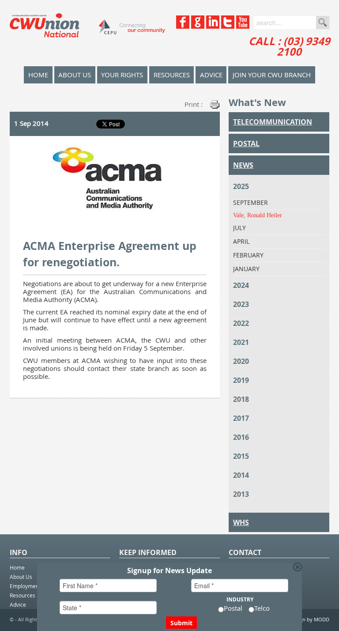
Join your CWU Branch (272, 74)
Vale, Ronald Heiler (257, 215)
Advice (211, 74)
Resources (172, 74)
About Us (74, 74)
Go (322, 22)
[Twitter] (227, 26)
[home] (87, 33)
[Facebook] (182, 26)
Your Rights (122, 74)
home (38, 74)
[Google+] (197, 26)
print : (194, 104)
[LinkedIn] (212, 26)
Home (17, 567)
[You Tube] (242, 26)
